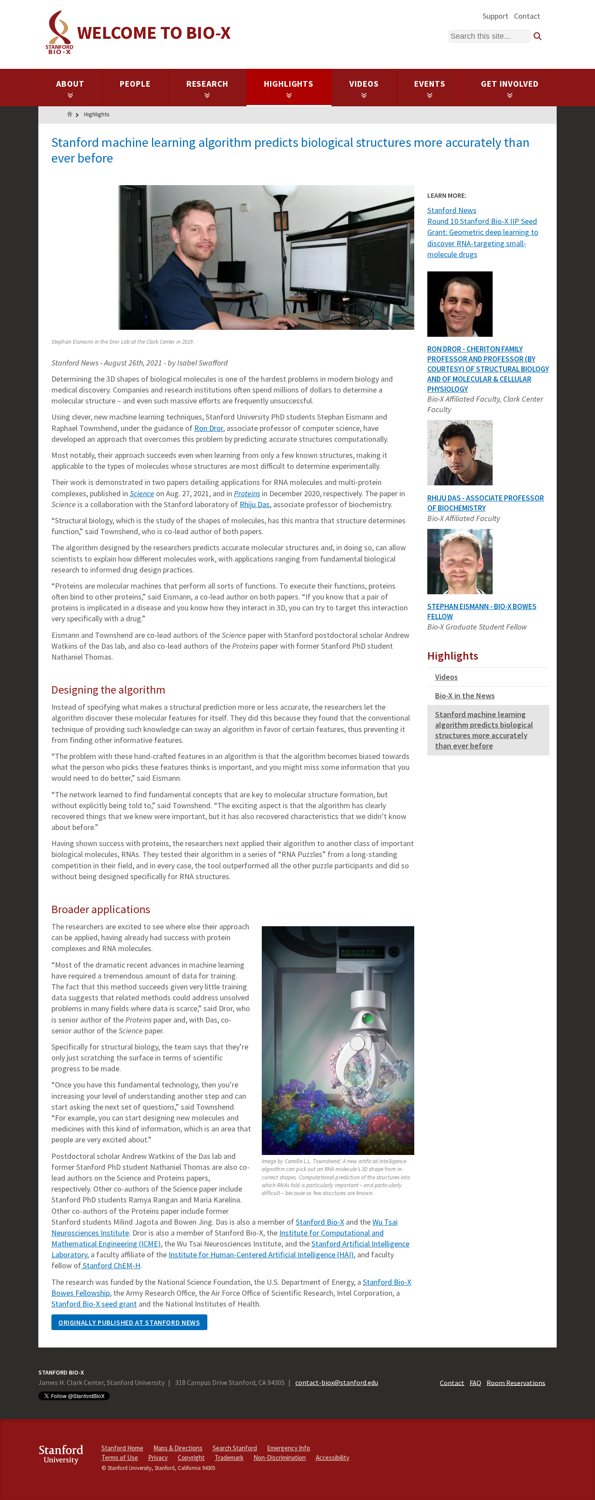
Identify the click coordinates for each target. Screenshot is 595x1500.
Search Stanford (235, 1448)
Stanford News (452, 210)
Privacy (158, 1457)
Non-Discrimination (280, 1457)
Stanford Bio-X (320, 1222)
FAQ (475, 1382)
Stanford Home (122, 1448)
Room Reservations (516, 1382)
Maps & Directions (178, 1448)
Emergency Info (288, 1448)
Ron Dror (208, 428)
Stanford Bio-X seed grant (94, 1304)
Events (430, 83)
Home (69, 115)
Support (495, 16)
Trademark (229, 1457)
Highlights (289, 83)
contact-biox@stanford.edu (336, 1382)
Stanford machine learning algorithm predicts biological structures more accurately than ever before (484, 730)
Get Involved (510, 83)
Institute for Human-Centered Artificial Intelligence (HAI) (261, 1254)
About (70, 83)
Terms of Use (119, 1457)
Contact (527, 16)
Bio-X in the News (465, 696)
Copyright (191, 1457)
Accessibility (332, 1457)
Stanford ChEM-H (110, 1265)
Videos (364, 83)
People (135, 83)
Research (207, 83)
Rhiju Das (255, 504)
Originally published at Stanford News (129, 1322)
